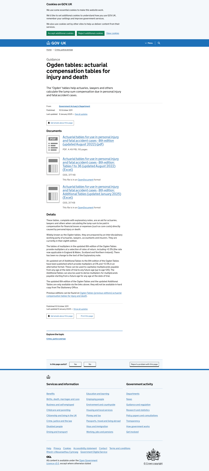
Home (49, 50)
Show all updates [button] (81, 309)
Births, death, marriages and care (62, 399)
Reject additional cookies (90, 33)
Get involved (132, 431)
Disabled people (54, 426)
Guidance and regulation (138, 404)
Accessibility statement (85, 448)
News (129, 399)
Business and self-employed (60, 404)
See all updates (81, 114)
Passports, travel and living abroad (103, 421)
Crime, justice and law (64, 50)
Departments (132, 393)
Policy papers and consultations (142, 415)
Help (48, 448)
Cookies (67, 448)
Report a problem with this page (144, 364)
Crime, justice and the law (59, 421)
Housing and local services (99, 410)
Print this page (87, 316)
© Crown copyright (153, 463)
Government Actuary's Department (74, 106)
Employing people (95, 399)
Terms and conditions (119, 448)
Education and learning (97, 393)
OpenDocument (85, 179)
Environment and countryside (100, 404)
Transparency (133, 421)
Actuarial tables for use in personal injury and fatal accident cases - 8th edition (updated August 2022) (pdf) (91, 140)
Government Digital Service (93, 452)
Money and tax (93, 415)
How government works (138, 426)
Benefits (50, 393)
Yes (77, 364)
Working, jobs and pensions (99, 431)
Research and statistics (138, 410)
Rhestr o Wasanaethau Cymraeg (62, 452)
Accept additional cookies (61, 33)
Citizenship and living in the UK (61, 415)
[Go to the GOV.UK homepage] (56, 43)
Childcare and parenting (58, 410)
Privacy (57, 448)
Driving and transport (56, 431)
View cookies (112, 33)
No (92, 364)
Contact (103, 448)
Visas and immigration (97, 426)
